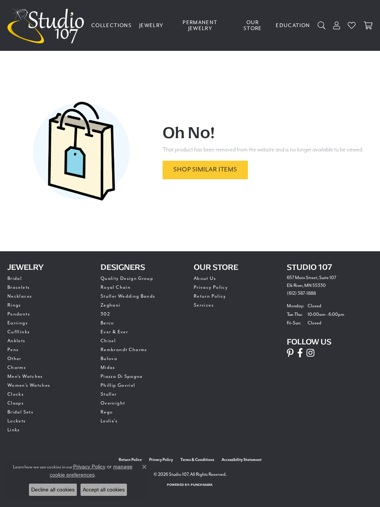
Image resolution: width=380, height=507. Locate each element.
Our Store (252, 25)
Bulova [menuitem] (109, 359)
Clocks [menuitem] (15, 394)
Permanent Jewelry (200, 25)
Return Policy (210, 296)
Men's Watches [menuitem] (25, 376)
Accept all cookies (104, 490)
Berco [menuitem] (107, 323)
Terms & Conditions (197, 460)
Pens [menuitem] (13, 350)
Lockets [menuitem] (16, 421)
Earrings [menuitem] (17, 323)
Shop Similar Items (205, 169)
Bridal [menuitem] (14, 278)
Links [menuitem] (13, 430)
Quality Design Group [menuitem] (127, 278)
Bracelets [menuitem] (18, 287)
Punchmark (202, 485)
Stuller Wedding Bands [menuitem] (128, 296)
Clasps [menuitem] (15, 403)
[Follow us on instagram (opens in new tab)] (310, 353)
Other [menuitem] (14, 359)
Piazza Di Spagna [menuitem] (122, 376)
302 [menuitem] (105, 314)
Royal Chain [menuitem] (116, 287)
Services (204, 305)
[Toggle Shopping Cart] (368, 25)
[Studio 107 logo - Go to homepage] (47, 25)
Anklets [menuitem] (16, 341)
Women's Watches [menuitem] (28, 385)
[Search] (322, 25)
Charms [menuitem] (16, 367)
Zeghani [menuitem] (111, 305)
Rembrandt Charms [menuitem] (124, 350)
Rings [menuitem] (14, 305)
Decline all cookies (53, 490)
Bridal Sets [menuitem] (20, 412)
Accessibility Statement (242, 460)
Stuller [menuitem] (109, 394)
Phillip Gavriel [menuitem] (118, 385)
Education (293, 25)
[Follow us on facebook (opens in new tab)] (300, 353)
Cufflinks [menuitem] (18, 332)
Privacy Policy (211, 287)
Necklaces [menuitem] (19, 296)
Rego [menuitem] (107, 412)
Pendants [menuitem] (18, 314)
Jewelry (151, 25)
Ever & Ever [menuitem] (114, 332)
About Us (205, 278)
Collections (111, 25)
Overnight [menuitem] (113, 403)
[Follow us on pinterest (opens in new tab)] (290, 353)
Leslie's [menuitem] (109, 421)
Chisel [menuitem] (108, 341)
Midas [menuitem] (108, 367)
